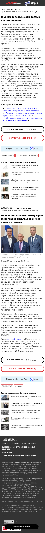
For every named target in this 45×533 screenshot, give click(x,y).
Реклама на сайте (11, 444)
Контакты (7, 452)
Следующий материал (22, 527)
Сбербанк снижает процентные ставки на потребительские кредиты (21, 109)
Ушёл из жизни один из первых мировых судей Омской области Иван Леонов (25, 411)
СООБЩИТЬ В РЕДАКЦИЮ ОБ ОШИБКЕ (19, 455)
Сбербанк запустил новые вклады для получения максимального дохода (25, 188)
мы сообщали (14, 339)
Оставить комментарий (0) (22, 138)
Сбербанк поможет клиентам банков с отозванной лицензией (22, 119)
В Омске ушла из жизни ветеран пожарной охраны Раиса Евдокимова (26, 426)
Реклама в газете (30, 444)
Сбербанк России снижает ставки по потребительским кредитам (24, 181)
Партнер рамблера (21, 521)
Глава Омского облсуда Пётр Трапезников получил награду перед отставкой (26, 404)
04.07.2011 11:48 (7, 9)
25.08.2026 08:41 (7, 208)
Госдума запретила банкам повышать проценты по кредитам (24, 166)
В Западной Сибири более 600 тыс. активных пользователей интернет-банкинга (24, 196)
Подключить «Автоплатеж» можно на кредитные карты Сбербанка (22, 114)
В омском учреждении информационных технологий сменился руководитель (25, 397)
